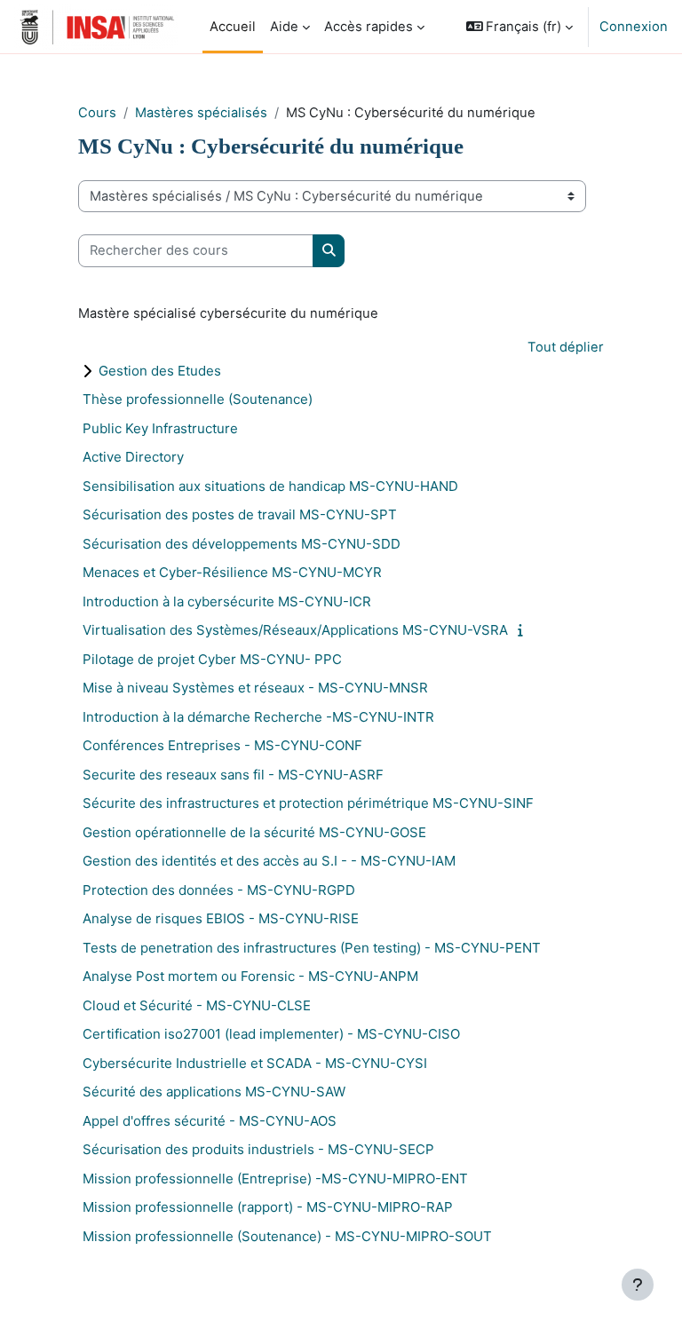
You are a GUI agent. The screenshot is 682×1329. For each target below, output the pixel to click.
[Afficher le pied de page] (638, 1285)
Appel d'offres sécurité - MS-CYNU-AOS (210, 1120)
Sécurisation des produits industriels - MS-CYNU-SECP (258, 1149)
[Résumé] (524, 630)
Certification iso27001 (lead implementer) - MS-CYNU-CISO (271, 1033)
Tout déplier (565, 347)
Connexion (633, 27)
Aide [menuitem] (284, 27)
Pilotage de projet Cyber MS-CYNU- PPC (212, 659)
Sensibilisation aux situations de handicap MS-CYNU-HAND (270, 486)
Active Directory (133, 456)
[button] (520, 26)
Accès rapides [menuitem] (368, 27)
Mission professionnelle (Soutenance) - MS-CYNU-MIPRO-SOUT (287, 1236)
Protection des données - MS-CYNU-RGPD (219, 890)
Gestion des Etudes (160, 370)
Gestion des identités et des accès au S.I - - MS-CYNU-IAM (269, 860)
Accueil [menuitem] (233, 27)
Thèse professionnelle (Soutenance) (198, 399)
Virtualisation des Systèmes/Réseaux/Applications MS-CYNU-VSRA (295, 629)
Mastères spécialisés (201, 113)
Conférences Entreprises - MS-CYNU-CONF (222, 745)
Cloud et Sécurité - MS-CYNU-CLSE (197, 1005)
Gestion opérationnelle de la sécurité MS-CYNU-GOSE (254, 832)
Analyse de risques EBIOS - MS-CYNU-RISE (221, 918)
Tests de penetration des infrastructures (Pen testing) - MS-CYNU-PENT (312, 947)
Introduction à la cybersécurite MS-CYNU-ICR (227, 601)
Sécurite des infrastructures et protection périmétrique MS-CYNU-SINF (308, 803)
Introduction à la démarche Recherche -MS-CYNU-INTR (258, 716)
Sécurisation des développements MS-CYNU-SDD (241, 543)
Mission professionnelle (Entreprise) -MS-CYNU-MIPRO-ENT (275, 1178)
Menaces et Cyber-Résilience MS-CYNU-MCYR (232, 572)
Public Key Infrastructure (160, 428)
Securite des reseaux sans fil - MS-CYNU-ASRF (233, 774)
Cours (97, 113)
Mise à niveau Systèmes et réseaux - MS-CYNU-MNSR (255, 687)
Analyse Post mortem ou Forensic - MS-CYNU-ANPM (250, 976)
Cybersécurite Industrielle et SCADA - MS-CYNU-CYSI (255, 1063)
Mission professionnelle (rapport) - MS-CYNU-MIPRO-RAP (268, 1206)
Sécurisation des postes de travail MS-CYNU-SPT (240, 514)
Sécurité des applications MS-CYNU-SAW (214, 1091)
